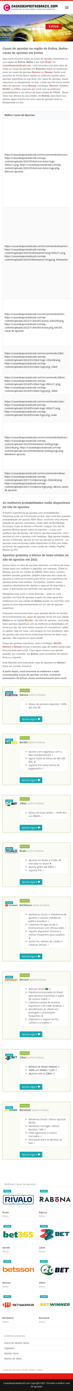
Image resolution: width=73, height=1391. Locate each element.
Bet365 (6, 89)
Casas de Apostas (11, 1369)
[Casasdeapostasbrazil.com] (31, 7)
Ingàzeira (9, 1348)
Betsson (36, 72)
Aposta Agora (30, 719)
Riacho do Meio (13, 1358)
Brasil (48, 62)
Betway (48, 72)
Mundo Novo (11, 1353)
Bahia (32, 1369)
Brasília (29, 620)
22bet (17, 89)
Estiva (42, 695)
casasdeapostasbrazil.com (17, 65)
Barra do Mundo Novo (16, 1342)
